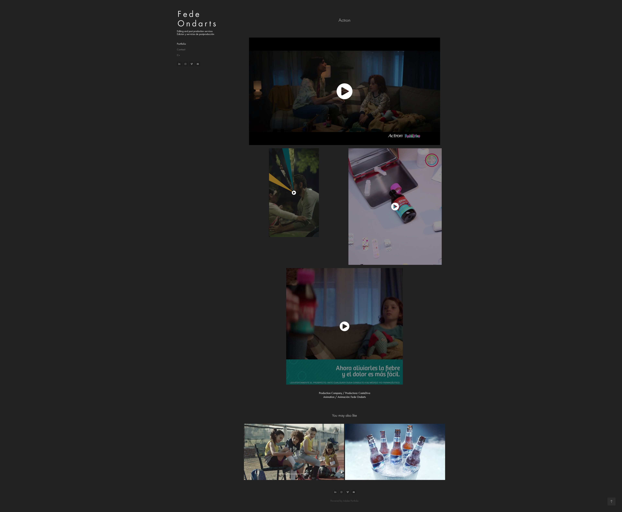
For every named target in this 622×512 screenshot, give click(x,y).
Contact (181, 49)
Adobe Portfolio (350, 500)
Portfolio (181, 43)
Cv (178, 55)
